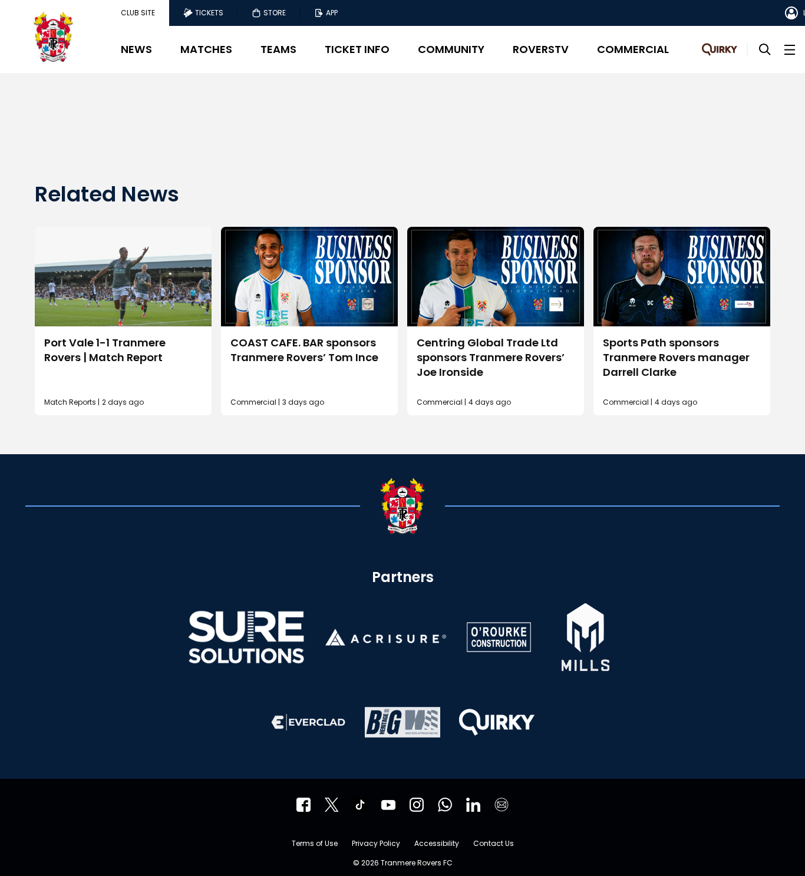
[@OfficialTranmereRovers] (388, 805)
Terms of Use (315, 844)
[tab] (138, 13)
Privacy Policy (376, 844)
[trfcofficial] (303, 805)
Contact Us (493, 844)
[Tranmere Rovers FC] (445, 805)
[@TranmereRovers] (332, 805)
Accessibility (436, 844)
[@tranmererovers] (360, 805)
